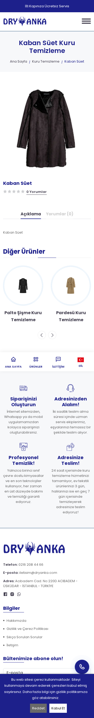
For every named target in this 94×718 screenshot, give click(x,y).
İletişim (12, 645)
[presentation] (42, 335)
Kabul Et (58, 708)
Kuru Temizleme (46, 61)
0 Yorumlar (36, 191)
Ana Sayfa (18, 61)
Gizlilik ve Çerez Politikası (27, 628)
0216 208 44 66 (31, 564)
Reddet (38, 708)
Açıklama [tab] (31, 214)
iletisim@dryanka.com (38, 572)
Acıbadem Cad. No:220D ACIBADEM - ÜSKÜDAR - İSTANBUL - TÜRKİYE (40, 584)
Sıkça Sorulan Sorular (25, 637)
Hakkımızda (16, 620)
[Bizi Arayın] (82, 667)
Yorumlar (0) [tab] (59, 214)
